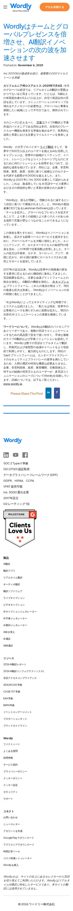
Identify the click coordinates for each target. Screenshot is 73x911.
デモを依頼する (54, 7)
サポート (8, 798)
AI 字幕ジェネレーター (15, 618)
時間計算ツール (11, 851)
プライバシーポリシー (15, 771)
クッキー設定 (10, 784)
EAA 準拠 (8, 698)
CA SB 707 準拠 (11, 691)
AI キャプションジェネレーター (20, 611)
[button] (5, 7)
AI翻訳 (6, 563)
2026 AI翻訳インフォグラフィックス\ (23, 671)
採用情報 (8, 757)
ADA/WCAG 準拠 (12, 684)
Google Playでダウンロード (18, 837)
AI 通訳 (7, 638)
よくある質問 (10, 750)
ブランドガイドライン (15, 725)
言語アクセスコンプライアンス (20, 677)
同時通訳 (8, 645)
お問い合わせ (10, 817)
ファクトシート (11, 744)
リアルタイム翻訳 (12, 577)
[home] (21, 7)
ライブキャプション (14, 597)
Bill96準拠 (8, 705)
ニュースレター (11, 824)
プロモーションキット (15, 718)
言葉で (40, 122)
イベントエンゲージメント (17, 711)
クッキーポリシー (12, 778)
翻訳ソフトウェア (12, 591)
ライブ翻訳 (46, 147)
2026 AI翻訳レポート (14, 664)
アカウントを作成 (12, 830)
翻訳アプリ (9, 570)
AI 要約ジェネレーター (15, 625)
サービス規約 (10, 764)
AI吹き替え (9, 631)
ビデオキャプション (14, 604)
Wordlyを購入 (11, 864)
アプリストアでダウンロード (18, 844)
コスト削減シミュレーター (17, 858)
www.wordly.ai (12, 384)
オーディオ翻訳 (11, 584)
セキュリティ (10, 791)
